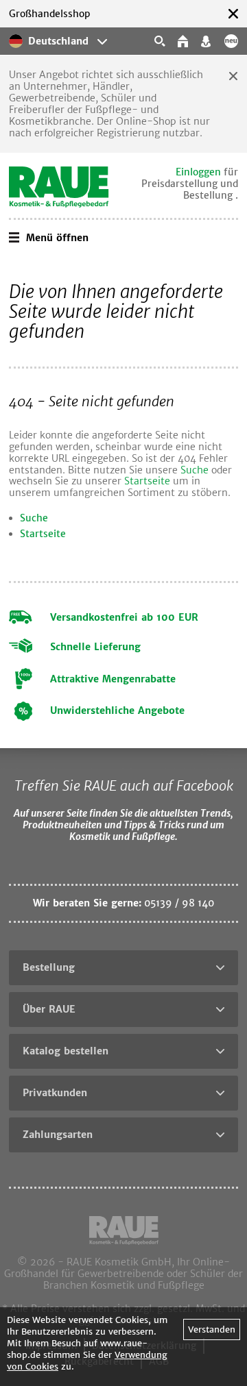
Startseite (147, 481)
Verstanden (211, 1329)
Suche (194, 470)
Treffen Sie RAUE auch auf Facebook (123, 785)
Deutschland (58, 41)
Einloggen (198, 172)
